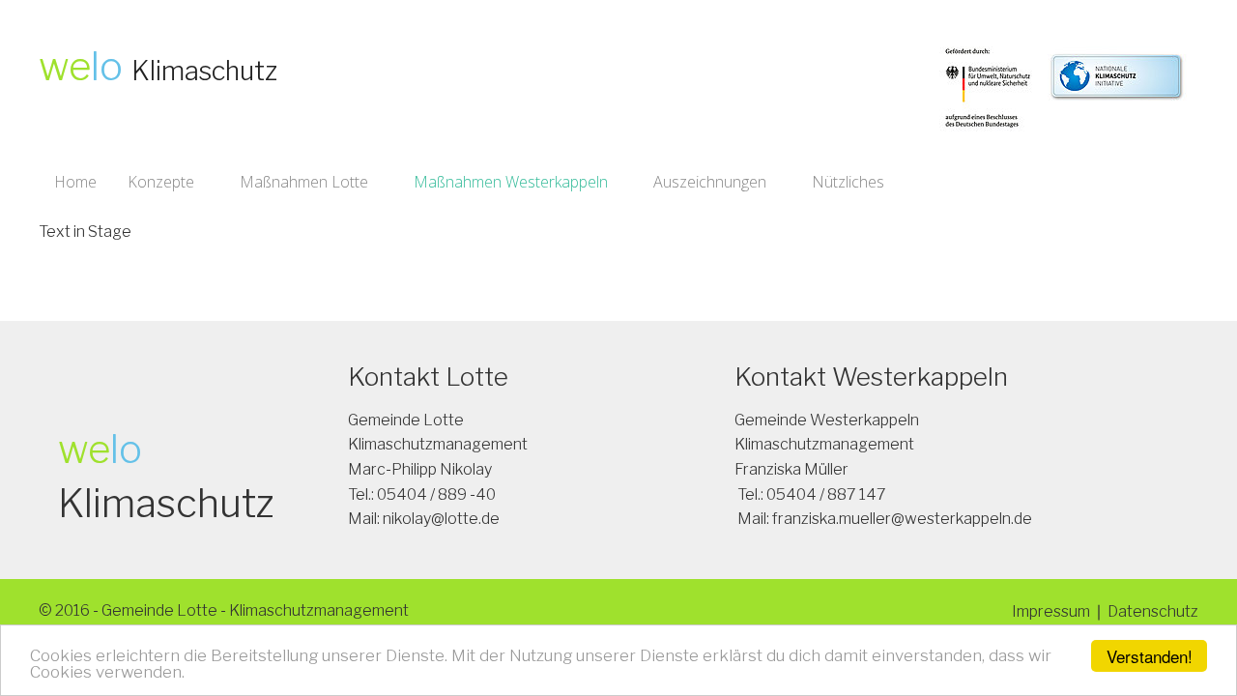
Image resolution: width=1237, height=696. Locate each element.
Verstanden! (1150, 656)
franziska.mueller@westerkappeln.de (902, 518)
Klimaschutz (204, 71)
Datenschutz (1153, 612)
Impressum (1051, 612)
